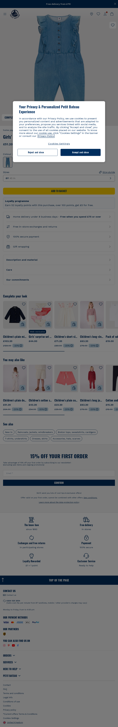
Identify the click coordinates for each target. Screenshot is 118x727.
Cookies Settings (59, 143)
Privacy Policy (46, 136)
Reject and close (36, 152)
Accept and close (80, 152)
